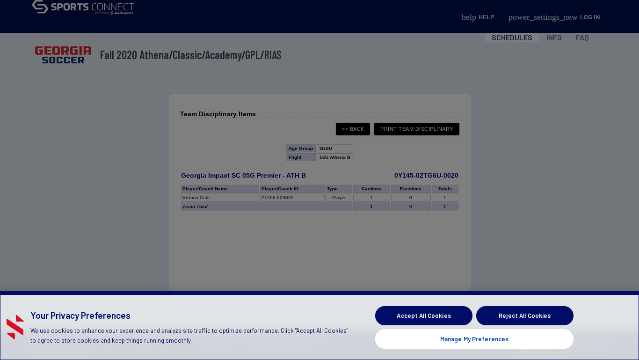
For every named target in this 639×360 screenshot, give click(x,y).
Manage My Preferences (474, 338)
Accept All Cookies (423, 315)
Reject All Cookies (525, 315)
